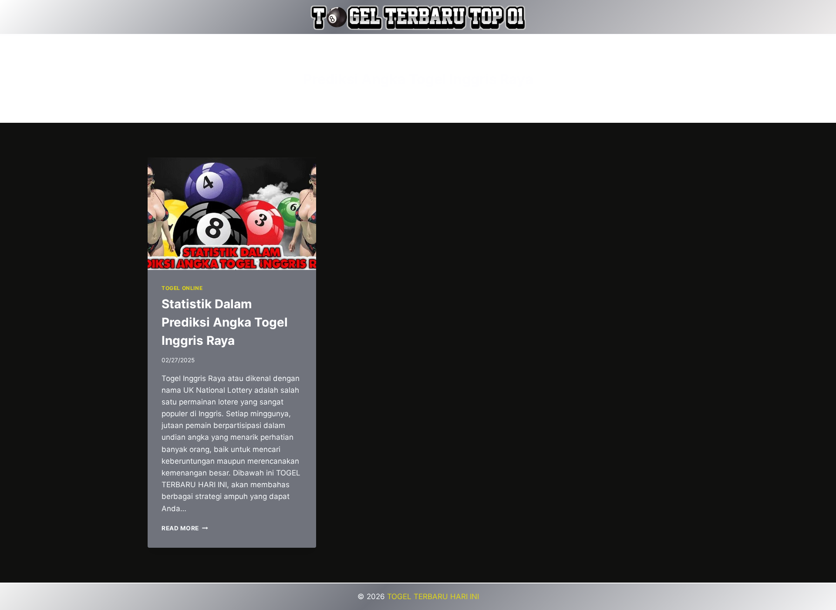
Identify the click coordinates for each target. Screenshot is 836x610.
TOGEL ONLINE (182, 288)
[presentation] (232, 214)
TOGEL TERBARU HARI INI (433, 596)
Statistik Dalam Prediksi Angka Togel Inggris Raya (225, 322)
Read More (185, 528)
